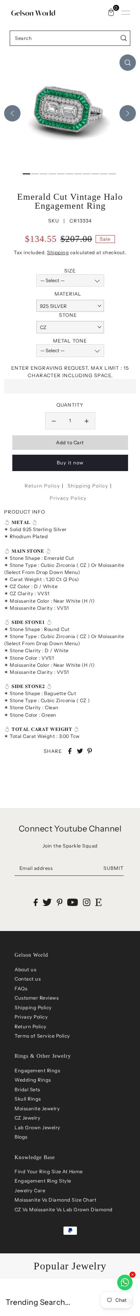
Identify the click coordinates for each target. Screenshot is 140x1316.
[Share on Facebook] (70, 751)
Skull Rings (28, 1099)
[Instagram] (86, 902)
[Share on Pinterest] (90, 751)
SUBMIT (113, 868)
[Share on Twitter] (80, 751)
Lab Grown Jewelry (37, 1127)
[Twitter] (47, 902)
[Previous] (12, 113)
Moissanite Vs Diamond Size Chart (55, 1200)
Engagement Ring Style (43, 1181)
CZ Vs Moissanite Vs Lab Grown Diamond (64, 1209)
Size (70, 271)
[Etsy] (98, 902)
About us (25, 969)
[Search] (123, 38)
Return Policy (42, 486)
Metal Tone (70, 341)
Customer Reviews (37, 998)
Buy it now (70, 463)
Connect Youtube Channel (70, 829)
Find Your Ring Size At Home (49, 1171)
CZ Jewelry (27, 1118)
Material (68, 294)
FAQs (21, 988)
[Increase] (86, 421)
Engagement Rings (37, 1070)
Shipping (58, 252)
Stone (68, 315)
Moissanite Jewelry (37, 1108)
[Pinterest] (60, 902)
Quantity (70, 405)
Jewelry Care (30, 1190)
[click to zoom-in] (127, 62)
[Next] (127, 113)
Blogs (21, 1137)
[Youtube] (72, 902)
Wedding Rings (33, 1080)
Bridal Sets (27, 1089)
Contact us (28, 979)
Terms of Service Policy (42, 1036)
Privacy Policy (68, 498)
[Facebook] (36, 902)
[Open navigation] (125, 13)
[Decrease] (54, 421)
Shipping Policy (88, 486)
